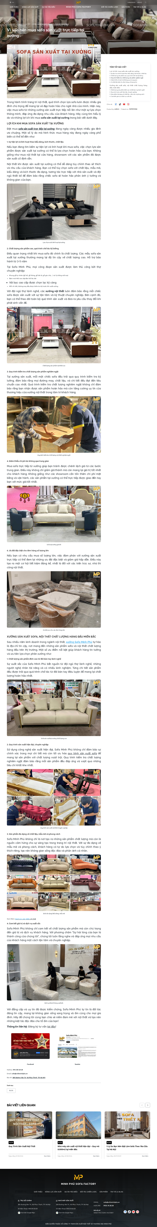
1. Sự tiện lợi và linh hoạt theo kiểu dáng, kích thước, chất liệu (128, 73)
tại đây (51, 1026)
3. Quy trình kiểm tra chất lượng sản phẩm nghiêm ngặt (126, 78)
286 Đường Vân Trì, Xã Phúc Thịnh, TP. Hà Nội (29, 1078)
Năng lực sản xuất (30, 7)
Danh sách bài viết (23, 24)
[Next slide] (147, 1105)
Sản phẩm (126, 7)
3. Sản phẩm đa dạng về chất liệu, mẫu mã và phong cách (127, 94)
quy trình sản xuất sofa (82, 753)
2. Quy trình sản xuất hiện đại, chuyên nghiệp (123, 92)
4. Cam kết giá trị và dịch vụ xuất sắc (121, 96)
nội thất (25, 919)
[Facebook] (125, 1211)
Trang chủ (11, 24)
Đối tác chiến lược (109, 7)
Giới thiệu (14, 7)
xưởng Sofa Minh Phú (79, 642)
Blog (11, 1090)
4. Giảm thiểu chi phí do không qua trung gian (123, 80)
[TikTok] (120, 104)
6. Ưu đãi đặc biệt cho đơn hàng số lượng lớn (123, 82)
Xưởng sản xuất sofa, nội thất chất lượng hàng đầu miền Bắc (128, 86)
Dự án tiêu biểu (48, 7)
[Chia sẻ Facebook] (115, 104)
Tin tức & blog (139, 7)
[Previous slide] (142, 1105)
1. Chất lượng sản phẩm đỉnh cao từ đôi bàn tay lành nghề (127, 90)
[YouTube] (124, 104)
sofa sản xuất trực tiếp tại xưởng (36, 128)
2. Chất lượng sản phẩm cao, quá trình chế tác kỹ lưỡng (126, 75)
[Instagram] (128, 104)
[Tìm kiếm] (145, 2)
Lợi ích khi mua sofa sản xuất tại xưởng (125, 71)
